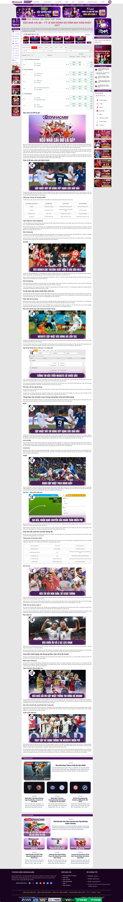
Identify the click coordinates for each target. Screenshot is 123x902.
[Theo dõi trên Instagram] (30, 883)
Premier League (47, 4)
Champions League (37, 4)
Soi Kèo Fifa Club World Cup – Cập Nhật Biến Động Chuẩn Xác (104, 81)
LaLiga (54, 4)
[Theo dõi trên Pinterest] (40, 883)
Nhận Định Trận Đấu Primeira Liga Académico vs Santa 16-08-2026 (34, 799)
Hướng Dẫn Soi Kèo (92, 2)
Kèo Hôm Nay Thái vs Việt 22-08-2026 (71, 765)
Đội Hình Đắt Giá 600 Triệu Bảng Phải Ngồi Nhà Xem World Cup (34, 856)
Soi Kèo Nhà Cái (47, 2)
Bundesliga (60, 4)
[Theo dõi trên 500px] (48, 883)
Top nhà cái (81, 2)
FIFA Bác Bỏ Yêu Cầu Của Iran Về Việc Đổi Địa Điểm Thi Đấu (70, 822)
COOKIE (93, 892)
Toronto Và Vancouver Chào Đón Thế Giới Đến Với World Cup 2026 (80, 856)
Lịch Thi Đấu (58, 2)
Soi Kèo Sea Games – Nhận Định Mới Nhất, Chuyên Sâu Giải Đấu (103, 69)
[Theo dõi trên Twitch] (51, 883)
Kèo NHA (65, 877)
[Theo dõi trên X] (33, 883)
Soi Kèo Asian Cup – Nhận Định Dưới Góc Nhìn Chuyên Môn (103, 86)
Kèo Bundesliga (67, 881)
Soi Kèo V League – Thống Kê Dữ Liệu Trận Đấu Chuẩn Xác (103, 77)
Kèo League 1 (67, 885)
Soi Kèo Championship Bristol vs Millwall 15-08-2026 (80, 799)
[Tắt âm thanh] (91, 51)
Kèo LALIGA (66, 879)
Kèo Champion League (69, 875)
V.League (87, 4)
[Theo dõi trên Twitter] (37, 883)
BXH (73, 2)
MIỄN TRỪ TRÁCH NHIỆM (60, 892)
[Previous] (21, 39)
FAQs (98, 892)
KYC (88, 892)
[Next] (92, 39)
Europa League (80, 4)
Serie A (67, 4)
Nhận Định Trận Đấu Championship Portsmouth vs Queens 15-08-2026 (57, 799)
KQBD (66, 2)
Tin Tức (102, 2)
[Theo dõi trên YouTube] (44, 883)
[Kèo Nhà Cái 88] (17, 2)
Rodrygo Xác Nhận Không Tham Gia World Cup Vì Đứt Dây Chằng (57, 856)
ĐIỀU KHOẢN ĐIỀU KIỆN (44, 892)
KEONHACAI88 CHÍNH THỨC (77, 892)
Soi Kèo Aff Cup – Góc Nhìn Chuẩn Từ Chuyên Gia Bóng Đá (102, 73)
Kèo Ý (65, 883)
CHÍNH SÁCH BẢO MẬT (29, 892)
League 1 (72, 4)
